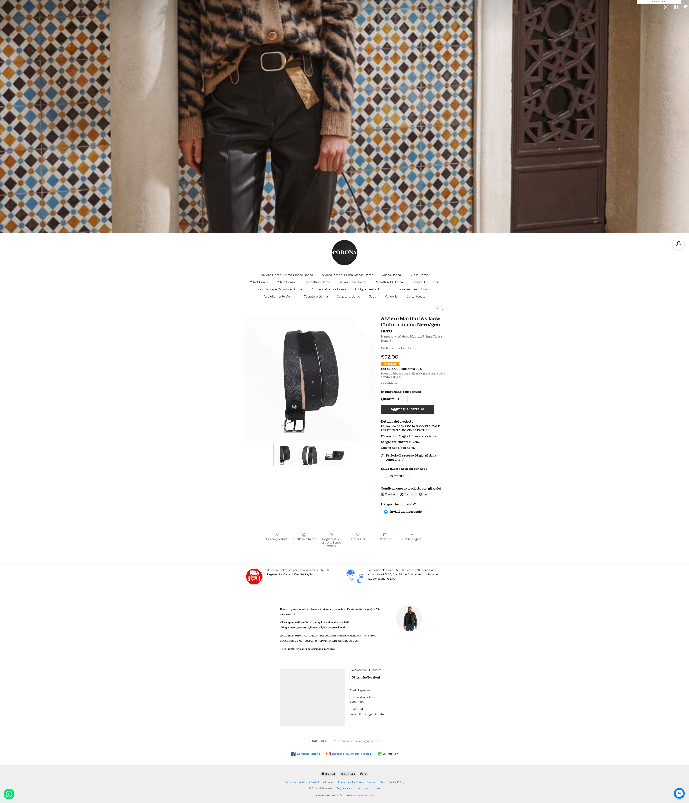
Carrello (385, 539)
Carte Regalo (415, 296)
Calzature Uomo (348, 296)
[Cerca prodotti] (678, 243)
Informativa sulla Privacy (350, 782)
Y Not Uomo (286, 282)
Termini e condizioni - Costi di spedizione (309, 782)
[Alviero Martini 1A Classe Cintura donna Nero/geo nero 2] (334, 454)
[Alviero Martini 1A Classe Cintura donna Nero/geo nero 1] (309, 454)
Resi (382, 782)
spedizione (389, 383)
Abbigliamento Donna (279, 296)
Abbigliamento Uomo (369, 289)
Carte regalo (411, 539)
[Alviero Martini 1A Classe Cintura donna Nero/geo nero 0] (284, 454)
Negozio (387, 337)
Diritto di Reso (304, 539)
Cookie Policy (396, 782)
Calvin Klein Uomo (316, 282)
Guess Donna (391, 275)
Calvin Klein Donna (352, 282)
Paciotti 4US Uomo (425, 282)
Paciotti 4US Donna (389, 282)
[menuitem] (437, 309)
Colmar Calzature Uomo (328, 289)
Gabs (372, 296)
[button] (395, 476)
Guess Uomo (419, 275)
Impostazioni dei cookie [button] (659, 1)
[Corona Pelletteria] (344, 252)
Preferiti (358, 539)
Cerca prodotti (277, 539)
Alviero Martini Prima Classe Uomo (347, 275)
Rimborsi (372, 782)
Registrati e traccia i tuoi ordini (331, 542)
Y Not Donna (259, 282)
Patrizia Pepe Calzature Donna (279, 289)
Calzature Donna (316, 296)
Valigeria (391, 296)
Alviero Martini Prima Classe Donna (287, 275)
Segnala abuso (345, 788)
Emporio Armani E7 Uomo (413, 289)
